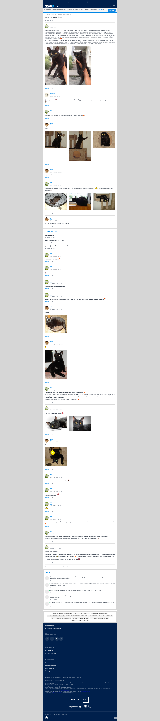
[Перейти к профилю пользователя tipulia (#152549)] (47, 125)
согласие (100, 9)
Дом (73, 2)
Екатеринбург (49, 650)
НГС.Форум (47, 14)
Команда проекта (50, 665)
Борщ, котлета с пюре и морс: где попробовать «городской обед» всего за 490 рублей (75, 590)
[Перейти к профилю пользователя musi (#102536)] (47, 26)
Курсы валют (95, 2)
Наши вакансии (49, 668)
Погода (68, 2)
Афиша (88, 2)
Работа (56, 2)
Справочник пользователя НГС (54, 628)
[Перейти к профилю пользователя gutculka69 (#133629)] (47, 95)
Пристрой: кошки (67, 14)
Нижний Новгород (50, 653)
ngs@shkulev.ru (65, 690)
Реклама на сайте (50, 663)
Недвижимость (48, 2)
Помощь (47, 671)
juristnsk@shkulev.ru (86, 691)
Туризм (83, 2)
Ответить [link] (47, 88)
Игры (110, 2)
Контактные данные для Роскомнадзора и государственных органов (63, 677)
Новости (62, 2)
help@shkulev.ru (57, 692)
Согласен (112, 10)
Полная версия (49, 625)
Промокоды (104, 2)
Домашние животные (56, 14)
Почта (77, 2)
